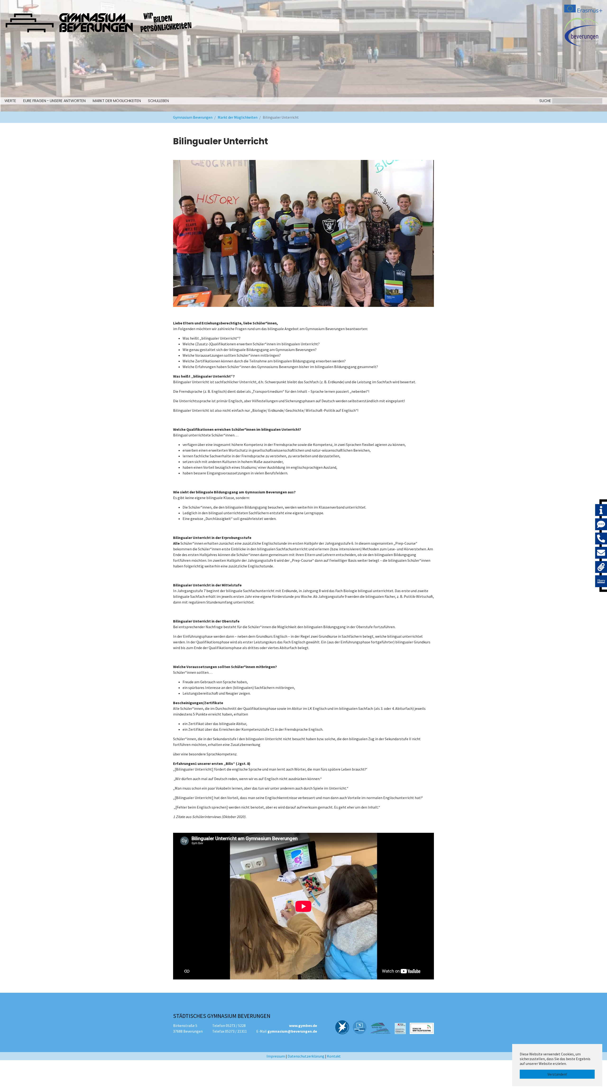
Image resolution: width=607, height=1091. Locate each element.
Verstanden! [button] (557, 1074)
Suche (545, 100)
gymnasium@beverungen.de (292, 1031)
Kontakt (334, 1056)
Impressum (276, 1056)
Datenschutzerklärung (306, 1056)
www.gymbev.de (303, 1025)
